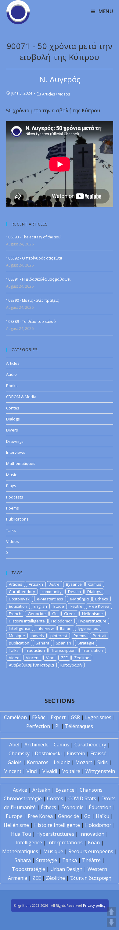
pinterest (58, 635)
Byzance (74, 584)
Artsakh (36, 584)
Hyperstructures (55, 834)
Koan (94, 842)
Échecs (48, 807)
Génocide (68, 816)
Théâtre (91, 860)
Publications (17, 519)
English (40, 606)
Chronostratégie (23, 798)
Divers (12, 430)
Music (11, 474)
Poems (12, 508)
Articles (48, 94)
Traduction (35, 650)
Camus (94, 584)
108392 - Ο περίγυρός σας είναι (34, 258)
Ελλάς (38, 717)
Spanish (63, 643)
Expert (58, 717)
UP (111, 911)
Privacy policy (94, 905)
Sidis (102, 762)
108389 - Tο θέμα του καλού (31, 321)
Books (12, 385)
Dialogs (13, 419)
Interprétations (65, 842)
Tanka (69, 860)
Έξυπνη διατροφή (90, 878)
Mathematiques (20, 463)
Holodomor (61, 621)
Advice (20, 789)
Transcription (63, 650)
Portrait (99, 635)
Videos (64, 94)
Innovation (91, 834)
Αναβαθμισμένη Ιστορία (31, 665)
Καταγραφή (71, 665)
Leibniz (62, 762)
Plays (11, 485)
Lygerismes (98, 717)
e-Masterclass (50, 599)
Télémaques (79, 726)
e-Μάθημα (79, 599)
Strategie (86, 643)
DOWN (111, 922)
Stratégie (46, 860)
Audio (11, 374)
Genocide (37, 613)
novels (37, 635)
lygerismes (88, 628)
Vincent (33, 657)
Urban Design (66, 869)
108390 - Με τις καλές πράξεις (32, 300)
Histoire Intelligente (27, 621)
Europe (14, 816)
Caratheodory (22, 591)
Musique (17, 635)
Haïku (102, 816)
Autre (54, 584)
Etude (58, 606)
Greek (70, 613)
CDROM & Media (21, 396)
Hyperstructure (92, 621)
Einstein (76, 753)
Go (55, 613)
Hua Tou (21, 834)
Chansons (91, 789)
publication (19, 643)
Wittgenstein (100, 771)
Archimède (36, 744)
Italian (65, 628)
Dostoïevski (48, 753)
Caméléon (15, 717)
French (15, 613)
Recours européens (90, 851)
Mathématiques (20, 851)
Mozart (83, 762)
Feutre (76, 606)
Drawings (14, 441)
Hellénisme (16, 825)
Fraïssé (98, 753)
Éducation (100, 807)
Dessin (74, 591)
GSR (75, 717)
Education (18, 606)
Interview (45, 628)
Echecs (101, 599)
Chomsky (19, 753)
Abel (14, 744)
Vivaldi (49, 771)
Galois (15, 762)
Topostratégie (28, 869)
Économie (72, 807)
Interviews (15, 452)
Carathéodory (90, 744)
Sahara (42, 643)
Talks (11, 530)
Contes (12, 408)
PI (57, 726)
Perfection (38, 726)
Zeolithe (81, 657)
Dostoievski (20, 599)
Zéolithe (55, 878)
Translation (92, 650)
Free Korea (99, 606)
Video (14, 657)
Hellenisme (92, 613)
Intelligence (19, 628)
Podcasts (14, 497)
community (51, 591)
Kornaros (38, 762)
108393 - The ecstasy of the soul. (34, 237)
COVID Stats (82, 798)
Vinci (50, 657)
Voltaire (71, 771)
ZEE (64, 657)
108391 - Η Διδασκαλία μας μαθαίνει (38, 279)
